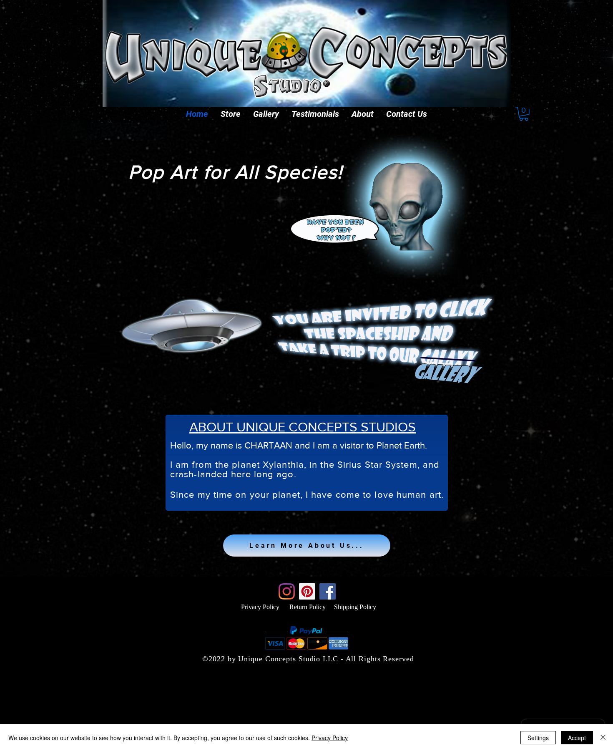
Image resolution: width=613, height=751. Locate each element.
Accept (577, 737)
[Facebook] (327, 591)
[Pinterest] (307, 591)
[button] (230, 114)
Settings (538, 737)
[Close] (603, 737)
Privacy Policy (260, 606)
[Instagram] (287, 591)
